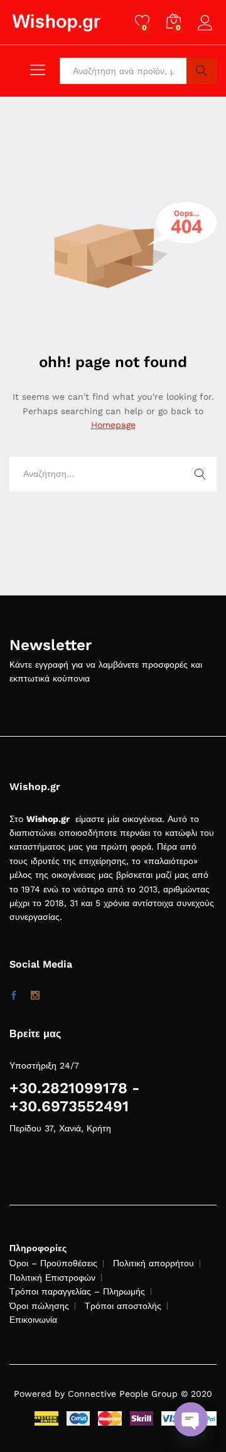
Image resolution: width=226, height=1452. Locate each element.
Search (201, 71)
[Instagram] (35, 996)
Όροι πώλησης (39, 1306)
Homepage (113, 425)
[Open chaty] (191, 1419)
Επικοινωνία (33, 1320)
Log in (207, 30)
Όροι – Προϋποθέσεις (53, 1263)
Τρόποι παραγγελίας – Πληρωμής (77, 1291)
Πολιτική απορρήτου (153, 1263)
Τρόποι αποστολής (123, 1306)
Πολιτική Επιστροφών (52, 1278)
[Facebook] (13, 996)
